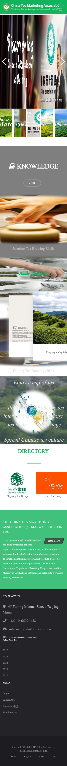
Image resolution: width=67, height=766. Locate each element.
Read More (54, 540)
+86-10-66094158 (22, 621)
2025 (5, 656)
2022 (5, 675)
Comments (10, 706)
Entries (9, 699)
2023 (5, 669)
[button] (62, 61)
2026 (5, 650)
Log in (6, 693)
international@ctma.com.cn (30, 629)
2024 (5, 662)
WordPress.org (10, 712)
